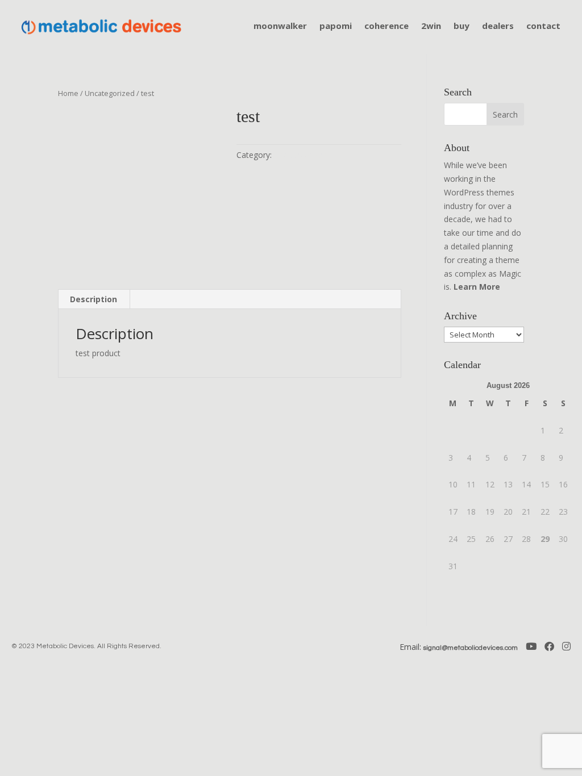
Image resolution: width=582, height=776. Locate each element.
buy (461, 26)
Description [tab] (93, 299)
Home (68, 93)
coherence (386, 26)
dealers (498, 26)
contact (543, 26)
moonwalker (280, 26)
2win (431, 26)
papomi (335, 26)
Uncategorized (110, 93)
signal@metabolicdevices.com (470, 648)
